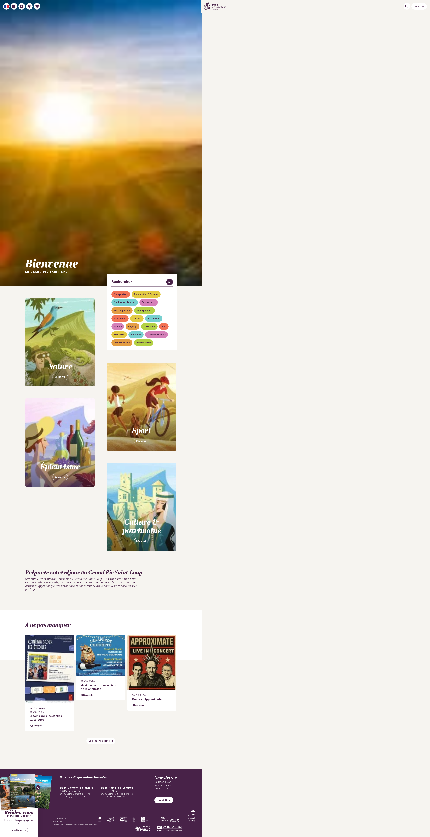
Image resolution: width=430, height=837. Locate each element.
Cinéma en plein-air (125, 302)
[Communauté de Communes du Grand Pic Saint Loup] (191, 816)
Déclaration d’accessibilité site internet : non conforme (75, 825)
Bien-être (119, 335)
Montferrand (143, 343)
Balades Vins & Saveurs (146, 294)
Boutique (136, 335)
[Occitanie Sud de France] (170, 819)
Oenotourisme (122, 343)
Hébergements (145, 310)
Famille (118, 326)
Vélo (164, 326)
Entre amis (149, 326)
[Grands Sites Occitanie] (134, 819)
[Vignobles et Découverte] (147, 819)
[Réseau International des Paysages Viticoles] (110, 819)
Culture (137, 318)
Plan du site (57, 822)
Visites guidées (122, 310)
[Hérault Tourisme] (142, 828)
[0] (37, 6)
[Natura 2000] (123, 819)
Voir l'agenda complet (101, 741)
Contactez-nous (59, 818)
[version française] (6, 6)
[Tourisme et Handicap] (169, 828)
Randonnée (120, 318)
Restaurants (148, 302)
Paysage (132, 326)
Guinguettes (121, 294)
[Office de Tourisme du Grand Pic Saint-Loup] (215, 6)
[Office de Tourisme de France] (100, 819)
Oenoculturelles (157, 335)
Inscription (164, 800)
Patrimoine (154, 318)
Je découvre (19, 830)
